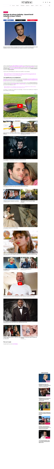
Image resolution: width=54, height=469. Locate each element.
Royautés (27, 5)
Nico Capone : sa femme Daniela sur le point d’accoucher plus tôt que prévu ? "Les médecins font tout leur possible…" (45, 427)
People (17, 5)
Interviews (48, 381)
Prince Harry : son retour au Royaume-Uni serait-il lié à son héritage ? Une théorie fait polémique (44, 413)
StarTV (37, 5)
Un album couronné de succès (15, 68)
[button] (47, 2)
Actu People (47, 423)
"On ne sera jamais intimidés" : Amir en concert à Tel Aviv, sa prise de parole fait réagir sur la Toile (44, 441)
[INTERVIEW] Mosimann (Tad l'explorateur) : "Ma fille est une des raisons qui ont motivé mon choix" (44, 399)
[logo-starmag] (27, 2)
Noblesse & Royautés (46, 409)
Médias (32, 5)
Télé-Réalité (22, 5)
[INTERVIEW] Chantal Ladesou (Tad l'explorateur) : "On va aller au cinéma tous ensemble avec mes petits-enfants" (45, 385)
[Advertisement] (27, 8)
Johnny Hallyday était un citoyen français (18, 83)
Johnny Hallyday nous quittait (17, 65)
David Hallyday (31, 66)
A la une (13, 5)
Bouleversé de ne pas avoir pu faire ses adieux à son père (19, 66)
